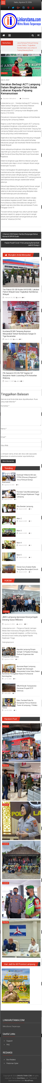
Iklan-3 (19, 528)
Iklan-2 (19, 516)
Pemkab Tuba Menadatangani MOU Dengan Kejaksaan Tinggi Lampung (28, 491)
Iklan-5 (19, 552)
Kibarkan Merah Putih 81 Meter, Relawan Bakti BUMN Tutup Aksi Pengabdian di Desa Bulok (28, 45)
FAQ (8, 1042)
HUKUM (6, 609)
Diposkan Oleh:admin (9, 96)
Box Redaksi (11, 1057)
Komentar (5, 403)
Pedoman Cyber (12, 1061)
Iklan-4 (19, 540)
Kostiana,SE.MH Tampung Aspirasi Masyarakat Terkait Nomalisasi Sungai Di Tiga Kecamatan (19, 331)
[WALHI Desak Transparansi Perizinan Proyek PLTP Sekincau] (9, 685)
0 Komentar (25, 96)
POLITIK (4, 71)
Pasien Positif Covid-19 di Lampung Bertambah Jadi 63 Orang (22, 241)
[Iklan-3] (9, 530)
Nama (4, 426)
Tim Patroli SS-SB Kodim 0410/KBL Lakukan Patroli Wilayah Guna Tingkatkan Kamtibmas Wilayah (21, 289)
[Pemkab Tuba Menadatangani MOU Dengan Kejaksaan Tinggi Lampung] (9, 491)
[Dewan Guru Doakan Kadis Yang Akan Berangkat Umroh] (9, 566)
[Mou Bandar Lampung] (9, 506)
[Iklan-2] (9, 518)
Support (9, 1038)
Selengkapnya (7, 640)
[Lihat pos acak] (38, 35)
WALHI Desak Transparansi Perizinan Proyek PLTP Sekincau (26, 685)
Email (3, 435)
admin (20, 295)
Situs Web (4, 443)
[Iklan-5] (9, 554)
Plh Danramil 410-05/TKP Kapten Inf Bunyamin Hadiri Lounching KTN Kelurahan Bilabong (20, 373)
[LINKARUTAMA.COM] (4, 35)
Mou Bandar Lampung (25, 504)
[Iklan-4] (9, 542)
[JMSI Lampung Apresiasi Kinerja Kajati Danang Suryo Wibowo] (21, 597)
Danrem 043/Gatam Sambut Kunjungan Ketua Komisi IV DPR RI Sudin (20, 233)
